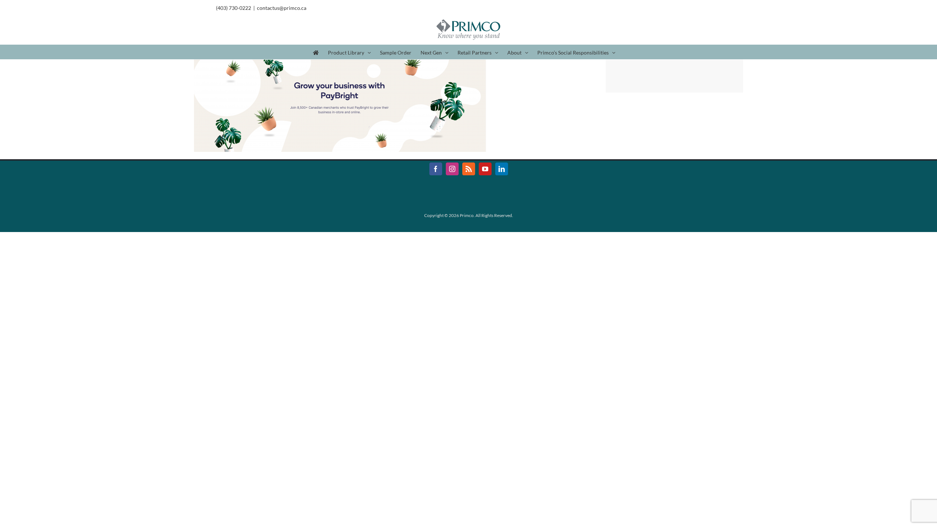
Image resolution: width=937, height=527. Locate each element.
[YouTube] (485, 168)
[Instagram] (452, 168)
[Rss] (468, 168)
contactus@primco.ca (281, 8)
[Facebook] (435, 168)
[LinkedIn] (501, 168)
